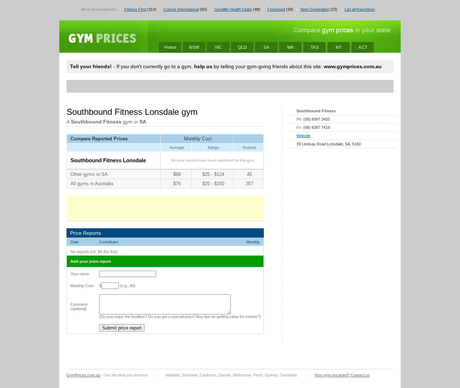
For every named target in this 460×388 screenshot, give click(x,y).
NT (338, 47)
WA (290, 47)
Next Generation (314, 9)
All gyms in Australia (91, 183)
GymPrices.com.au (83, 375)
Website (303, 136)
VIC (218, 47)
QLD (242, 47)
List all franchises (360, 9)
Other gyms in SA (89, 174)
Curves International (181, 9)
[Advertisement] (201, 86)
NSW (194, 47)
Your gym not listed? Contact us (342, 375)
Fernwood (276, 9)
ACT (362, 47)
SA (266, 47)
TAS (314, 47)
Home (170, 47)
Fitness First (135, 9)
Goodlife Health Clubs (233, 9)
